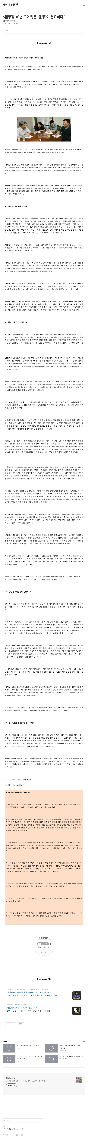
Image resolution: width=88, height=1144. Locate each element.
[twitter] (7, 1135)
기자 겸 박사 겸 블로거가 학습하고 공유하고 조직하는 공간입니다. (26, 1081)
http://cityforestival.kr (14, 1004)
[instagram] (12, 1135)
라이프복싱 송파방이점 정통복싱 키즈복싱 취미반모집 (30, 992)
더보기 (83, 1041)
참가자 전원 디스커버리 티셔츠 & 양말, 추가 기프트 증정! (29, 1011)
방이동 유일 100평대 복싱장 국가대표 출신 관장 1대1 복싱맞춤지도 (33, 995)
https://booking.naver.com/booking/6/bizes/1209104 (25, 989)
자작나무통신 (10, 4)
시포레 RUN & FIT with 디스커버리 (22, 1008)
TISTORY (5, 1126)
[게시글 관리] (13, 1024)
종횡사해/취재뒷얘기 (9, 21)
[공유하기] (11, 1024)
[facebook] (3, 1135)
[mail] (22, 1135)
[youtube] (17, 1135)
